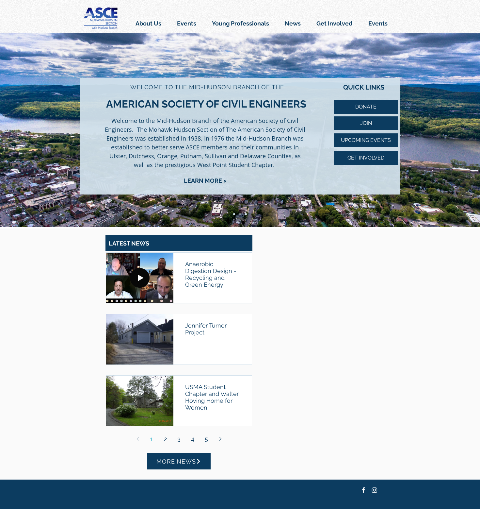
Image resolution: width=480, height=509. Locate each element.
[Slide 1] (234, 214)
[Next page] (220, 439)
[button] (186, 23)
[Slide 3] (246, 214)
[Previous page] (138, 439)
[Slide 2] (240, 214)
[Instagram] (374, 490)
